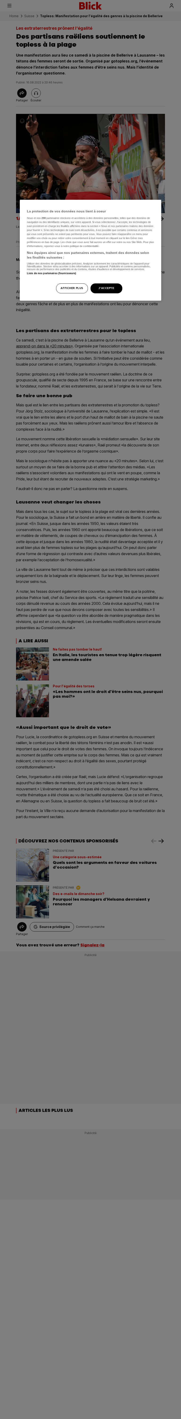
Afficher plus (72, 288)
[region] (90, 250)
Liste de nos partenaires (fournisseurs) (51, 273)
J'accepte (106, 288)
